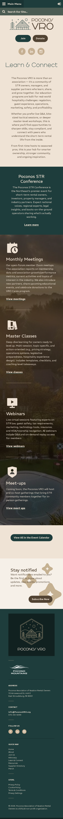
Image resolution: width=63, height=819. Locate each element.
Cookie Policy (14, 787)
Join (23, 38)
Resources (13, 763)
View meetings (15, 299)
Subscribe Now (40, 599)
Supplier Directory (16, 766)
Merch (11, 768)
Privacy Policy (14, 784)
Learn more (31, 224)
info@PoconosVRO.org (19, 712)
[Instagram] (40, 51)
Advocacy (12, 757)
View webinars (15, 446)
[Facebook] (22, 51)
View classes (14, 372)
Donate (40, 38)
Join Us (11, 755)
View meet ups (15, 508)
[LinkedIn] (31, 51)
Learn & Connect (15, 760)
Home (11, 749)
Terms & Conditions (17, 790)
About (11, 752)
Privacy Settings (15, 793)
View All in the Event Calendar (31, 537)
